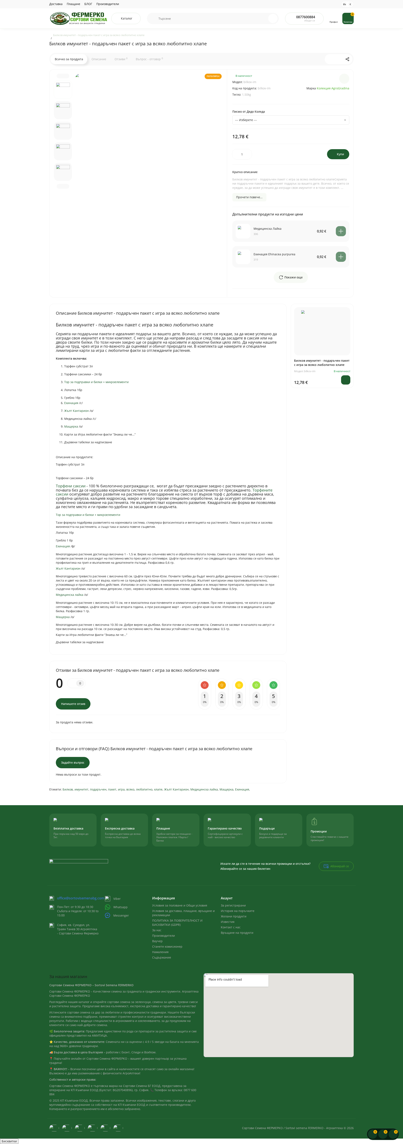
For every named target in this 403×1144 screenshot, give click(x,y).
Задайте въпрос (72, 762)
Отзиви (121, 59)
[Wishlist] (344, 79)
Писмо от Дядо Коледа (248, 111)
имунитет (81, 789)
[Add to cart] (341, 231)
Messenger (121, 915)
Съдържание (161, 957)
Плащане (73, 4)
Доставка (56, 4)
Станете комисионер (167, 946)
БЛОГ (88, 4)
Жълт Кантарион (176, 789)
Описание (99, 59)
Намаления (160, 952)
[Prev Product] (329, 59)
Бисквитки (9, 1141)
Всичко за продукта (69, 59)
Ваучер (157, 941)
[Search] (272, 18)
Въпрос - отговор (149, 59)
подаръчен (98, 789)
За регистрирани (233, 905)
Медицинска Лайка (267, 229)
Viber (117, 899)
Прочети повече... (249, 197)
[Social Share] (347, 59)
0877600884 (305, 17)
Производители (107, 4)
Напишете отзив (73, 704)
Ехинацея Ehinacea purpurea (274, 254)
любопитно (144, 789)
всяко (130, 789)
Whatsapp (120, 907)
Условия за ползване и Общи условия (179, 905)
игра (121, 789)
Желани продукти (233, 916)
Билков (68, 789)
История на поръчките (237, 911)
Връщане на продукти (237, 933)
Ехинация (242, 789)
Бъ (344, 4)
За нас (156, 930)
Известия (227, 922)
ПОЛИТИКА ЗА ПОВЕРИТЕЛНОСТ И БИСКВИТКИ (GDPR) (177, 922)
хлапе (158, 789)
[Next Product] (338, 59)
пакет (112, 789)
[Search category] (152, 18)
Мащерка (226, 789)
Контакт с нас (231, 927)
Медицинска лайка (204, 789)
